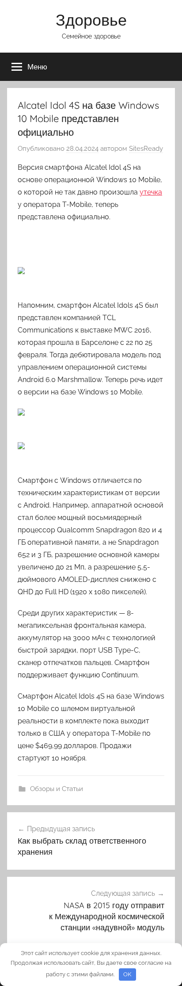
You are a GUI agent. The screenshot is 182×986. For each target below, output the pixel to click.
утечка (151, 192)
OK (127, 974)
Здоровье (91, 20)
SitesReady (146, 149)
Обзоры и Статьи (56, 789)
